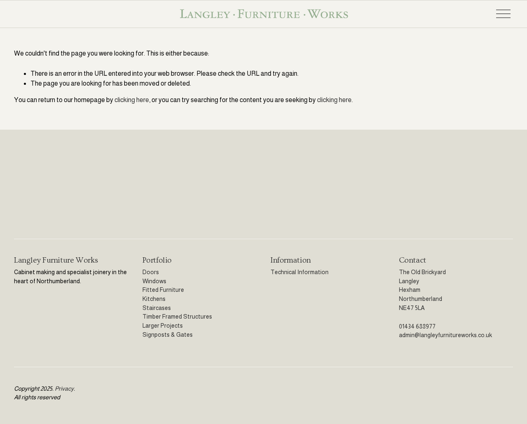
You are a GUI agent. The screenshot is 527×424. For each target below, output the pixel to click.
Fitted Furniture (163, 290)
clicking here (131, 99)
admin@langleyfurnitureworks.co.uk (445, 335)
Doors (150, 272)
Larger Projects (162, 325)
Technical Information (299, 272)
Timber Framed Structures (177, 316)
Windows (154, 281)
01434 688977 (417, 326)
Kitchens (154, 299)
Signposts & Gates (167, 334)
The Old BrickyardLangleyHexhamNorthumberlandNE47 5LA (422, 290)
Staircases (156, 308)
